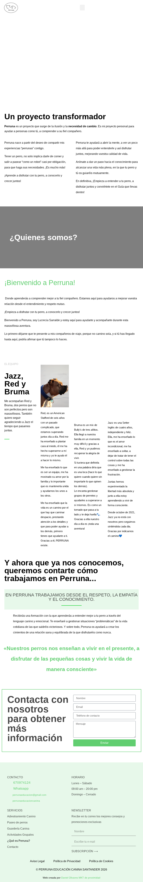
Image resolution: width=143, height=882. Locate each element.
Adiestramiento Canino (21, 816)
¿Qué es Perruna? (18, 840)
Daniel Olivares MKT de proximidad (80, 877)
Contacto (12, 846)
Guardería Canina (18, 828)
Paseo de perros (17, 822)
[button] (82, 7)
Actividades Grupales (20, 834)
